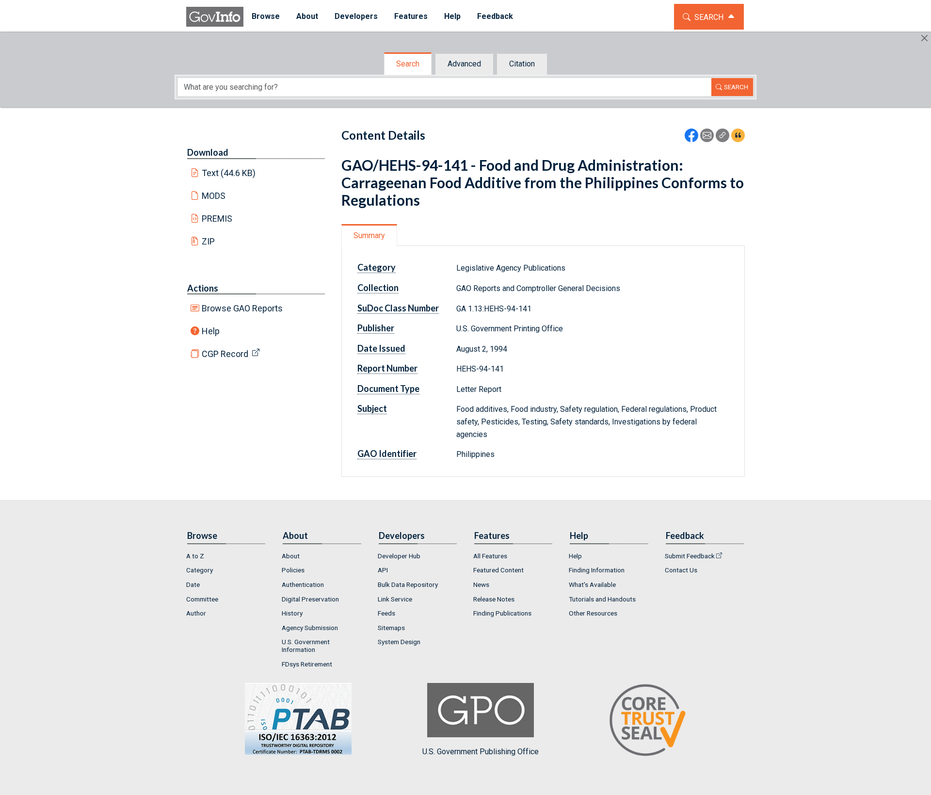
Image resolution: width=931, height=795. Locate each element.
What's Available (592, 584)
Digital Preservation (310, 599)
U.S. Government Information (306, 645)
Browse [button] (266, 16)
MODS (213, 196)
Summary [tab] (369, 235)
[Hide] (924, 38)
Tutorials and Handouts (602, 599)
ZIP (208, 241)
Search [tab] (407, 63)
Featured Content (498, 570)
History (292, 613)
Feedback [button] (495, 16)
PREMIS (217, 218)
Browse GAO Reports (242, 308)
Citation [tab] (522, 63)
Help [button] (452, 16)
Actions (202, 288)
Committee (202, 599)
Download (207, 152)
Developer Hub (399, 556)
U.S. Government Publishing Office (480, 751)
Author (196, 613)
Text (229, 173)
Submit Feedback (690, 556)
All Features (490, 556)
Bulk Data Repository (408, 584)
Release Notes (493, 599)
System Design (399, 642)
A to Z (195, 556)
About (291, 556)
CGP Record (225, 354)
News (481, 584)
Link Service (395, 599)
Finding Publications (502, 613)
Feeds (386, 613)
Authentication (303, 584)
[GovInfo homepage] (214, 17)
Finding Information (597, 570)
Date (193, 584)
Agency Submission (310, 628)
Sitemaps (391, 628)
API (383, 570)
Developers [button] (356, 16)
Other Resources (593, 613)
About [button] (307, 16)
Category (199, 570)
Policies (293, 570)
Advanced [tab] (464, 63)
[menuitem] (265, 17)
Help (211, 331)
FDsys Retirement (307, 664)
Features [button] (411, 16)
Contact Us (681, 570)
